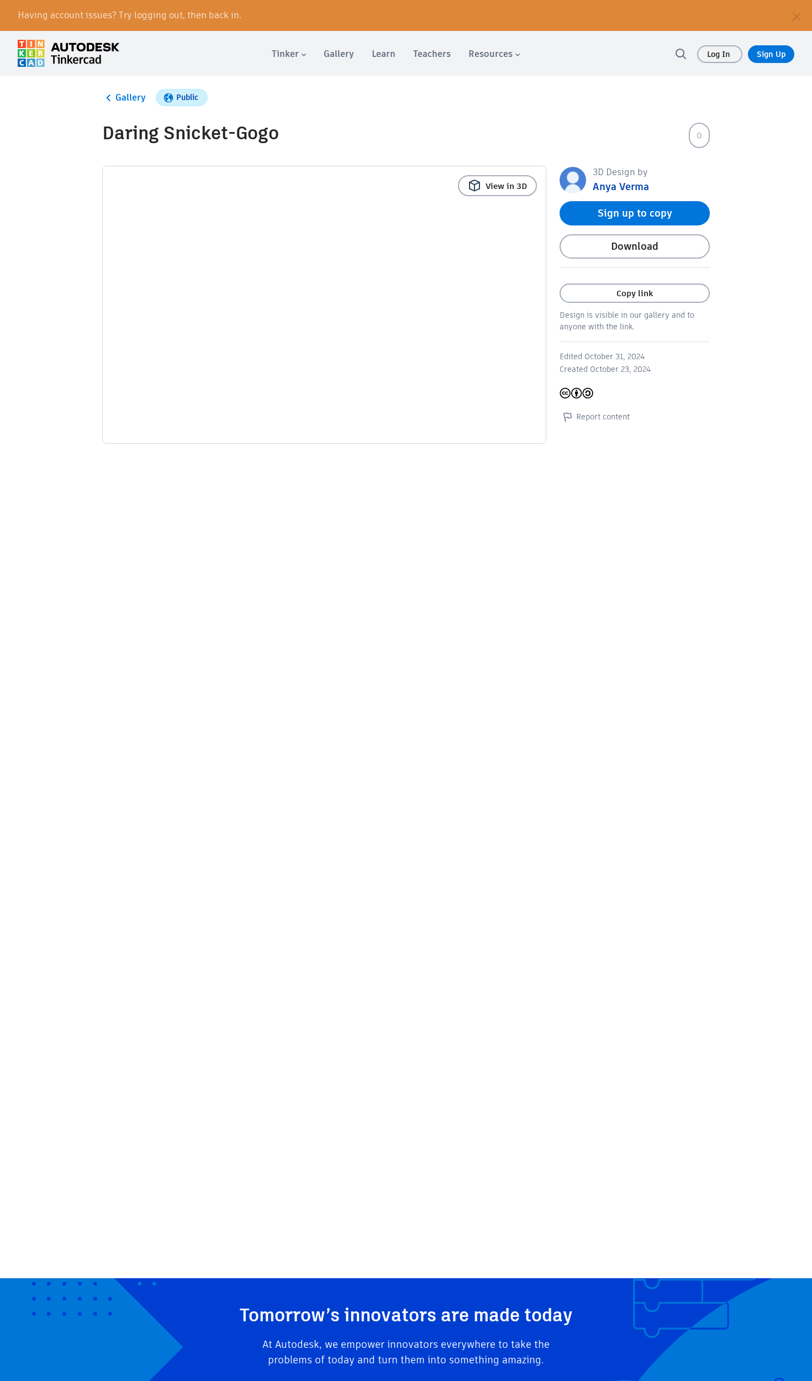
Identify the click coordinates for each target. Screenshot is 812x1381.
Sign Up (771, 54)
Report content (603, 416)
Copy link (634, 293)
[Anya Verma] (573, 179)
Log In (719, 54)
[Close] (796, 15)
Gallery (130, 97)
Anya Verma (621, 186)
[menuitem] (289, 53)
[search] (680, 53)
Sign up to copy (635, 213)
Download (634, 246)
